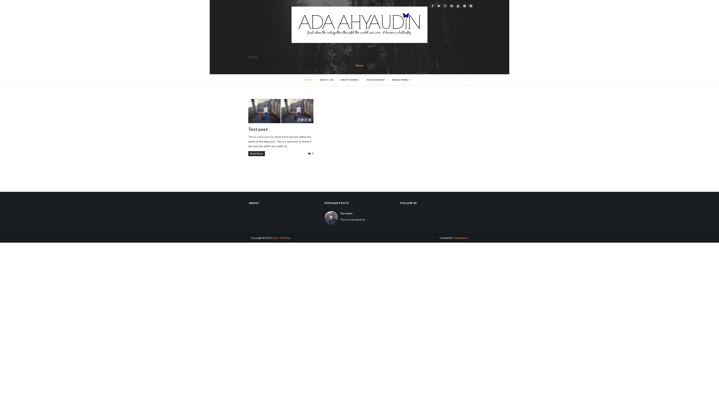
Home (359, 65)
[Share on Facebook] (299, 119)
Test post (258, 129)
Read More (256, 153)
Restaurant (376, 80)
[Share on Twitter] (302, 119)
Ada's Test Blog (281, 237)
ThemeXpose (460, 237)
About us (326, 80)
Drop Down (349, 80)
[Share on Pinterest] (310, 119)
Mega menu (400, 80)
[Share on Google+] (306, 119)
